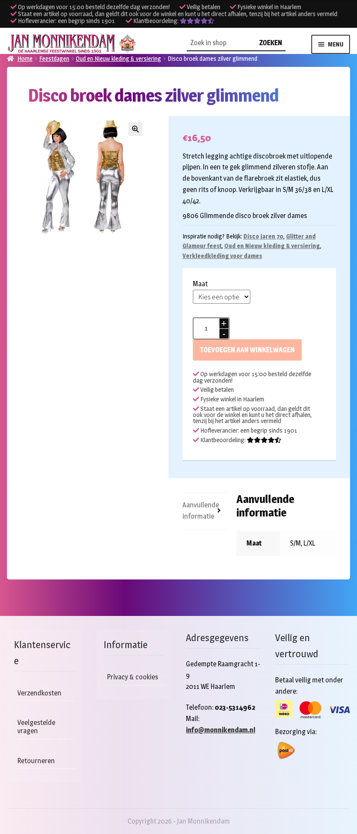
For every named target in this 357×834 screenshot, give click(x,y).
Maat (200, 284)
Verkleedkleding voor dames (222, 255)
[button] (135, 129)
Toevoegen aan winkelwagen (247, 350)
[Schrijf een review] (197, 21)
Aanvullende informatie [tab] (200, 510)
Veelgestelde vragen (36, 726)
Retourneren (36, 761)
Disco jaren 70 (263, 236)
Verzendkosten (39, 693)
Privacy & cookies (132, 677)
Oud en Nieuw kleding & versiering (272, 245)
